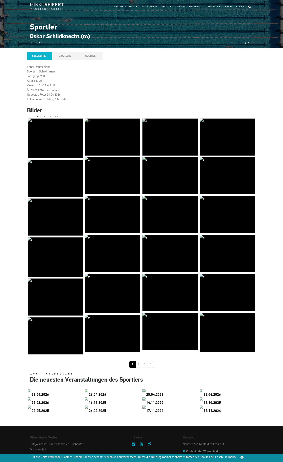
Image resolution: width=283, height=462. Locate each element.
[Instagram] (133, 445)
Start (249, 43)
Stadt (165, 6)
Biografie (65, 56)
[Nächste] (151, 364)
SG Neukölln (48, 85)
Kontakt (191, 451)
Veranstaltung (124, 6)
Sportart (148, 6)
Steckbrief (39, 56)
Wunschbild (210, 451)
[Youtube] (141, 445)
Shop (228, 6)
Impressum (196, 6)
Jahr (179, 6)
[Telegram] (149, 445)
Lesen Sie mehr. (225, 457)
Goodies (90, 56)
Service (213, 6)
